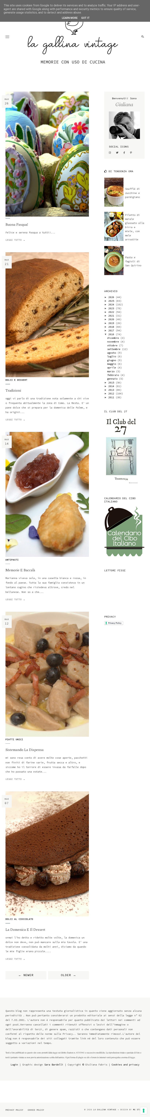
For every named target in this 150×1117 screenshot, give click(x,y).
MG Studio (139, 1109)
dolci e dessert (16, 380)
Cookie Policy (36, 1110)
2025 (112, 300)
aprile (112, 367)
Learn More (70, 17)
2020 (112, 319)
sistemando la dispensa (24, 750)
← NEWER (25, 975)
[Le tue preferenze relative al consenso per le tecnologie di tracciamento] (143, 1110)
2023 (112, 308)
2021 (112, 315)
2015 (112, 382)
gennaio (113, 378)
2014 (112, 386)
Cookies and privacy (125, 1064)
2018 (112, 326)
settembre (114, 349)
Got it (85, 17)
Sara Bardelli (53, 1064)
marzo (111, 371)
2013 (112, 389)
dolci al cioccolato (19, 919)
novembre (113, 341)
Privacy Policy (14, 1110)
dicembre (113, 338)
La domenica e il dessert (25, 929)
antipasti (12, 559)
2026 (112, 297)
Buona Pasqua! (16, 224)
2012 (112, 393)
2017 (112, 330)
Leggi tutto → (15, 239)
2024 (112, 304)
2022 (112, 312)
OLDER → (68, 975)
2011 (112, 397)
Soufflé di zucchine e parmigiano (132, 193)
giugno (112, 360)
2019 (112, 323)
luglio (112, 356)
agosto (112, 352)
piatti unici (14, 739)
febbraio (113, 375)
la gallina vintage (104, 1109)
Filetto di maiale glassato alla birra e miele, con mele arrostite (134, 227)
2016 (112, 334)
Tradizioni (13, 390)
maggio (112, 364)
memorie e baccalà (20, 570)
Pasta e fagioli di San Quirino (133, 261)
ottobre (113, 345)
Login (14, 1064)
